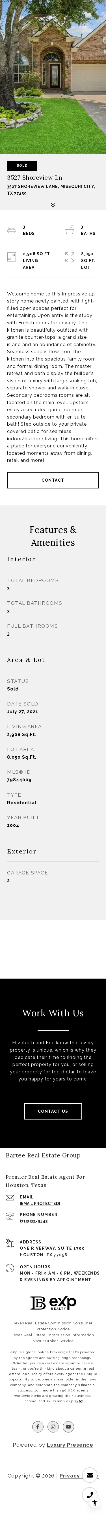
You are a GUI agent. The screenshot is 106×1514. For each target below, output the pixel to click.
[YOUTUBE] (68, 1426)
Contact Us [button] (53, 1111)
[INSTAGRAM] (53, 1426)
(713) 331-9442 (34, 1221)
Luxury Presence (70, 1445)
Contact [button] (53, 480)
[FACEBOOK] (38, 1426)
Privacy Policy (79, 1476)
